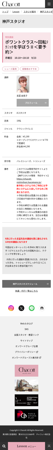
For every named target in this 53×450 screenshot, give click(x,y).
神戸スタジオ (46, 11)
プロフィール (31, 102)
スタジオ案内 (30, 11)
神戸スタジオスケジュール (25, 283)
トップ (5, 11)
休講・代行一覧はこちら (26, 290)
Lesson (16, 11)
